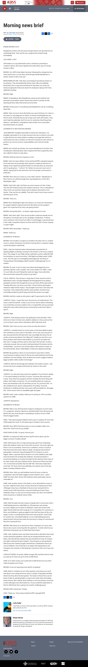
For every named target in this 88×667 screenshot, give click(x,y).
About (33, 642)
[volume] (9, 9)
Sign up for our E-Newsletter (75, 642)
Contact (33, 646)
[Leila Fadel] (7, 607)
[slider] (12, 8)
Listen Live (52, 646)
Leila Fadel (12, 33)
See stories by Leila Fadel (22, 610)
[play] (4, 9)
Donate (81, 3)
